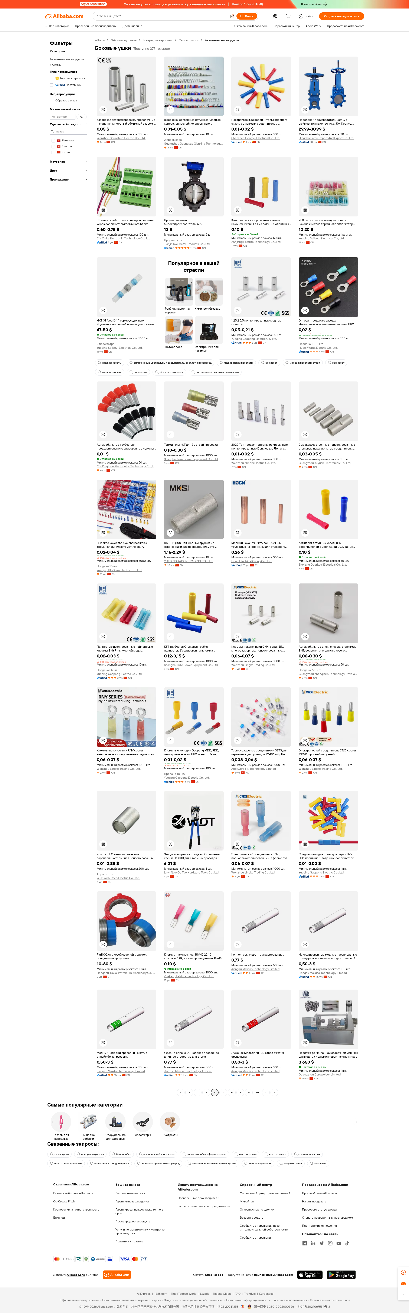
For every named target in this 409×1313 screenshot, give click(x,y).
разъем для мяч (111, 372)
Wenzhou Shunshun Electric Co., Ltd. (121, 138)
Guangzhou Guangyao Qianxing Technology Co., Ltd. (194, 143)
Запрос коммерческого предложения (204, 1206)
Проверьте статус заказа (319, 1209)
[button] (232, 16)
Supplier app (214, 1274)
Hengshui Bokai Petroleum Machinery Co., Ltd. (126, 972)
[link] (403, 1272)
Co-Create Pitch (64, 1201)
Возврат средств (251, 1217)
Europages (266, 1293)
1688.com (160, 1293)
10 (266, 1092)
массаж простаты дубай (305, 362)
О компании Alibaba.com (71, 1184)
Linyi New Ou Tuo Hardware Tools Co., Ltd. (191, 872)
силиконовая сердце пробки (111, 1163)
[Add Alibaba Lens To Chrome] (117, 1274)
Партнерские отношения (319, 1225)
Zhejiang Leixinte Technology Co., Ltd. (256, 241)
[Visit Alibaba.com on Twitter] (321, 1243)
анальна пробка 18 (260, 1163)
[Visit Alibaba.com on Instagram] (330, 1243)
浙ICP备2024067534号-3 (313, 1306)
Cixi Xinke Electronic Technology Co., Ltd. (124, 238)
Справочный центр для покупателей (265, 1193)
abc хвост (271, 362)
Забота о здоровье (124, 40)
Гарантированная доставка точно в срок (139, 1211)
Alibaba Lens (76, 1274)
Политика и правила (129, 1241)
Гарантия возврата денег (132, 1201)
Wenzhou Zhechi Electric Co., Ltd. (253, 463)
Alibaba (100, 40)
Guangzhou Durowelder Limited (320, 1074)
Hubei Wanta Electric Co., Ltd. (318, 347)
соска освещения (309, 1154)
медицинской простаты (238, 362)
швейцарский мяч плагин (158, 1154)
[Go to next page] (274, 1092)
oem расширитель (92, 1154)
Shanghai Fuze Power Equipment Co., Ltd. (191, 459)
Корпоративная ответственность (76, 1209)
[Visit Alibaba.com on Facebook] (304, 1243)
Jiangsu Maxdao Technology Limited (255, 969)
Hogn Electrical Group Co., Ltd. (251, 561)
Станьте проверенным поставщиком (327, 1217)
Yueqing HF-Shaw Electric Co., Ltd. (119, 570)
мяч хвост (338, 362)
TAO (238, 1293)
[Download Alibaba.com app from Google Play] (341, 1274)
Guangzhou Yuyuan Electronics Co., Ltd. (325, 463)
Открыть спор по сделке (257, 1209)
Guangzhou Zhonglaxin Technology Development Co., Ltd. (328, 674)
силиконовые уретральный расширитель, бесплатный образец (173, 362)
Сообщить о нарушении (256, 1237)
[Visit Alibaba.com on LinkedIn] (313, 1243)
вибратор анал (293, 1163)
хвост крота (61, 1154)
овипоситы (140, 372)
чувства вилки (277, 1154)
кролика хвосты (111, 362)
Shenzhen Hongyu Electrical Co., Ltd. (255, 138)
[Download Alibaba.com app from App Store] (310, 1274)
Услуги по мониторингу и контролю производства (139, 1231)
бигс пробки (123, 1154)
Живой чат (247, 1201)
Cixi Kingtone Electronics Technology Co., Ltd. (126, 466)
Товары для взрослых (157, 40)
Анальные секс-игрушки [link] (222, 40)
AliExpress (144, 1293)
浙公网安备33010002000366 (274, 1306)
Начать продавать (314, 1201)
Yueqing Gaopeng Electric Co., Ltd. (254, 338)
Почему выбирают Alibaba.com (74, 1193)
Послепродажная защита (132, 1221)
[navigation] (68, 567)
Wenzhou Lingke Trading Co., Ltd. (253, 665)
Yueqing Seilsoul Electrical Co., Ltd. (321, 238)
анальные (320, 1163)
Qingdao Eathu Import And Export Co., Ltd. (326, 138)
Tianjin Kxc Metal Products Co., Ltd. (187, 244)
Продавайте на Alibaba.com (320, 1193)
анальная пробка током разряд (160, 1163)
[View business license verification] (243, 1306)
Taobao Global (222, 1293)
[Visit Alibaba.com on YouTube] (338, 1243)
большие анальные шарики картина (214, 1163)
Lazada (204, 1293)
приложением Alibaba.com (273, 1274)
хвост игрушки (247, 1154)
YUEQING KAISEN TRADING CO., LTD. (188, 561)
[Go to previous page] (180, 1092)
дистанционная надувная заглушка (217, 372)
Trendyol (250, 1293)
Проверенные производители (198, 1198)
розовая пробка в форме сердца (206, 1154)
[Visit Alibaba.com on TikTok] (347, 1243)
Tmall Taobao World (183, 1293)
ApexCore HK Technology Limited (253, 768)
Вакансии (59, 1217)
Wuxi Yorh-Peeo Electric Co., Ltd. (118, 878)
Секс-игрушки (189, 40)
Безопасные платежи (130, 1193)
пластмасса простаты (68, 1163)
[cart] (289, 16)
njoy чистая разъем (171, 372)
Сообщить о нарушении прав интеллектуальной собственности (264, 1227)
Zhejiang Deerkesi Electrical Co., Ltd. (323, 564)
